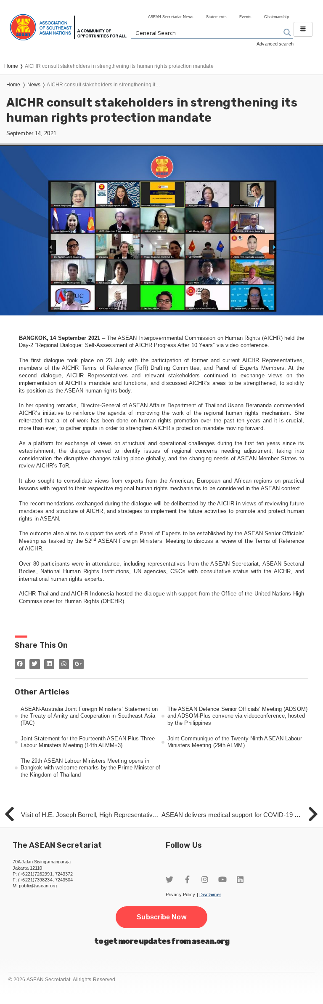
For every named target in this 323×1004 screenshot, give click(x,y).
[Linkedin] (240, 879)
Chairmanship (276, 17)
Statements (216, 17)
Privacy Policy (180, 894)
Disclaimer (210, 894)
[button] (161, 917)
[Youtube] (222, 879)
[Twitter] (169, 879)
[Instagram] (205, 879)
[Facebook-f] (187, 879)
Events (245, 17)
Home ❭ (14, 66)
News (33, 85)
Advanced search (275, 43)
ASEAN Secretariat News (170, 17)
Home (13, 85)
